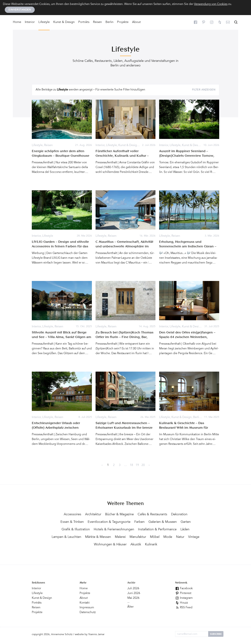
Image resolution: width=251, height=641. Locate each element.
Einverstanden (19, 10)
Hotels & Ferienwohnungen (114, 529)
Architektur (93, 514)
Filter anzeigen (203, 90)
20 (143, 465)
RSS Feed (185, 607)
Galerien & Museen (162, 522)
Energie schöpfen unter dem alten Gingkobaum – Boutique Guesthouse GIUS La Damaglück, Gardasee (60, 156)
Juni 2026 (133, 593)
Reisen (97, 22)
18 (131, 465)
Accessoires (72, 514)
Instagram (186, 598)
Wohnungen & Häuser (110, 544)
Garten (186, 522)
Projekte (122, 22)
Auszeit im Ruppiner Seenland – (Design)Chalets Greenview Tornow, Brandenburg (186, 156)
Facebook (186, 588)
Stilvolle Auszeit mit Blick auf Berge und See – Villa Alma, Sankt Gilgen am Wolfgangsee (61, 337)
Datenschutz (88, 612)
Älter (130, 606)
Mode (167, 537)
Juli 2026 (133, 588)
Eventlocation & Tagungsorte (109, 522)
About (136, 22)
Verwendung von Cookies (210, 4)
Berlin (109, 22)
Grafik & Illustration (76, 529)
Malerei (120, 537)
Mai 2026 (133, 598)
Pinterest (185, 593)
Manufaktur (138, 537)
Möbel (154, 537)
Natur (180, 537)
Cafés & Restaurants (152, 514)
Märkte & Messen (98, 537)
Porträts (83, 22)
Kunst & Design (64, 22)
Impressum (87, 607)
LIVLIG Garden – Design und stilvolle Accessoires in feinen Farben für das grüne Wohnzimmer (60, 246)
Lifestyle (44, 22)
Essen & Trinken (72, 522)
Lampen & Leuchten (66, 537)
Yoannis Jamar (96, 634)
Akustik (135, 544)
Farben (139, 522)
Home (17, 22)
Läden (184, 529)
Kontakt (84, 602)
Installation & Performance (157, 529)
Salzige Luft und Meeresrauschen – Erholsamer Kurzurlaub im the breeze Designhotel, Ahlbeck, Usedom (124, 428)
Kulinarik (151, 544)
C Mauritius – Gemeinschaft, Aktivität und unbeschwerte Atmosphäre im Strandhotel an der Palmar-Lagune (124, 246)
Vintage (193, 537)
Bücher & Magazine (119, 514)
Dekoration (179, 514)
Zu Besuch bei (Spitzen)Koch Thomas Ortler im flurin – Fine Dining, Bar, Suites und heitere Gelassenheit (124, 337)
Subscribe (216, 634)
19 (137, 465)
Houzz (183, 602)
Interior (30, 22)
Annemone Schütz (61, 634)
